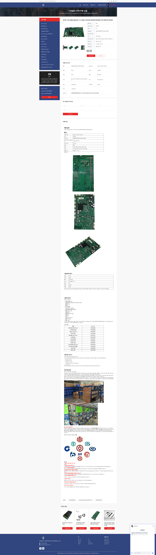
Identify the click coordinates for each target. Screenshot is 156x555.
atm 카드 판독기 (44, 38)
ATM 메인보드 (44, 54)
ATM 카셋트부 (44, 44)
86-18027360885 (48, 91)
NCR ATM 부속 (44, 26)
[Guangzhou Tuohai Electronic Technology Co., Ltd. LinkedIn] (111, 1)
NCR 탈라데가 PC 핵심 (45, 51)
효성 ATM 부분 (44, 36)
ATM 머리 (43, 41)
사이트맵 (89, 542)
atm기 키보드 (43, 46)
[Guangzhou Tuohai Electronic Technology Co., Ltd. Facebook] (109, 1)
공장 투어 (79, 540)
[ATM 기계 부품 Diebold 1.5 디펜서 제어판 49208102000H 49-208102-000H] (74, 33)
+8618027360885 (47, 93)
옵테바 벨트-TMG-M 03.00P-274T (85, 500)
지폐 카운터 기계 (44, 62)
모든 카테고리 (106, 543)
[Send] (153, 553)
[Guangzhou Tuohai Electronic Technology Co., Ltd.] (43, 4)
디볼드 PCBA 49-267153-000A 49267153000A (95, 523)
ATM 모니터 (43, 56)
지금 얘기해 (91, 55)
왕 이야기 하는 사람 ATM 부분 (47, 33)
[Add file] (132, 553)
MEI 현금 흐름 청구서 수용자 (46, 67)
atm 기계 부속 (44, 23)
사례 (89, 540)
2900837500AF (99, 500)
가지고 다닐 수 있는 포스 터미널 (47, 64)
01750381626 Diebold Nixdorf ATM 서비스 (80, 523)
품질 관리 (79, 542)
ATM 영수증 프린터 (45, 49)
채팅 (50, 97)
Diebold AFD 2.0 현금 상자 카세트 (67, 523)
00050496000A (72, 500)
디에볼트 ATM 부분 (64, 13)
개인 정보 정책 (90, 543)
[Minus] (153, 526)
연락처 (79, 543)
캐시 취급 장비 (44, 59)
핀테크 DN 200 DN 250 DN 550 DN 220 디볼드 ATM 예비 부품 (109, 524)
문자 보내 (70, 114)
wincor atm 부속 (44, 28)
